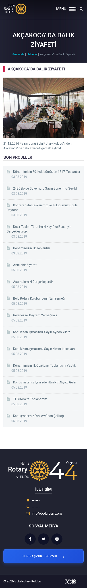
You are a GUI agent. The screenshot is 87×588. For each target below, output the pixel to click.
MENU (61, 9)
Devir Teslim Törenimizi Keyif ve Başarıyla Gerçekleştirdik (39, 229)
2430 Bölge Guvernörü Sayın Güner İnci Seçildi (45, 188)
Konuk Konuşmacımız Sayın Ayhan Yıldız (41, 332)
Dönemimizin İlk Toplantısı (31, 248)
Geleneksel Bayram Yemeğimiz (35, 315)
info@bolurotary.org (47, 513)
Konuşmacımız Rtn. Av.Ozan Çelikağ (38, 416)
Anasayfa (18, 54)
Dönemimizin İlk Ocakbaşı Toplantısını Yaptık (44, 365)
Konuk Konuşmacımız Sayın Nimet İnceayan (44, 349)
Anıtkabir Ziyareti (25, 265)
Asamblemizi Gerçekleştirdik (33, 281)
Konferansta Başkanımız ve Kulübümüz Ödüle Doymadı (42, 207)
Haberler (32, 54)
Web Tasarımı (70, 581)
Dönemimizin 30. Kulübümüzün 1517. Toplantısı (46, 171)
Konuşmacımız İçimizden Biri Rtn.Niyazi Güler (45, 382)
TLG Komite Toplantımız (30, 399)
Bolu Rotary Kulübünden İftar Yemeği (39, 298)
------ (35, 500)
